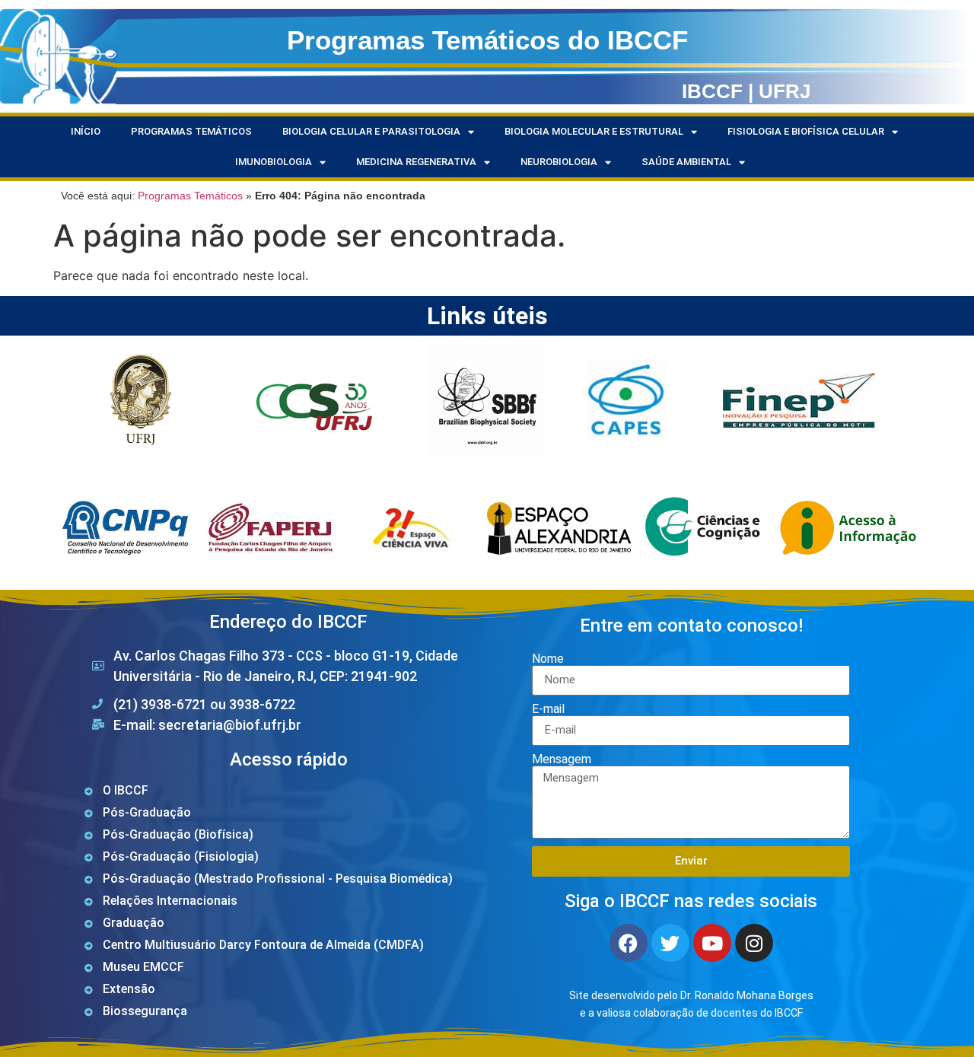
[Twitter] (670, 943)
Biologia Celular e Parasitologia (371, 131)
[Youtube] (712, 943)
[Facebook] (629, 943)
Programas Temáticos (191, 131)
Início (85, 131)
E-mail (548, 709)
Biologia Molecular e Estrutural (594, 131)
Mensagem (561, 759)
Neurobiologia (558, 161)
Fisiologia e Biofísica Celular (805, 131)
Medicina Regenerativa (416, 161)
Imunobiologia (273, 161)
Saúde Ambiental (686, 161)
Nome (548, 659)
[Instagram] (754, 943)
